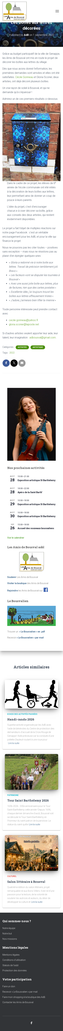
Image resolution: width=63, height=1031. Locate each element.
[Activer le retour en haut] (56, 1024)
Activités (22, 347)
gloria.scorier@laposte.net (24, 324)
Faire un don (8, 986)
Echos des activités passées (22, 714)
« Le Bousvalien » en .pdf (32, 631)
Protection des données (14, 970)
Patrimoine (13, 795)
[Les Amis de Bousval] (15, 11)
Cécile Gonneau (24, 77)
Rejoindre (12, 590)
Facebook (31, 1023)
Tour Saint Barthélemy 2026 (28, 800)
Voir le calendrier (15, 537)
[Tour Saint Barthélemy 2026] (31, 771)
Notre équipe (8, 928)
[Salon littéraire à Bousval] (31, 852)
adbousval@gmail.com (42, 337)
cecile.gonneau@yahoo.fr (23, 320)
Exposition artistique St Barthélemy (36, 480)
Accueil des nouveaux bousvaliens (36, 528)
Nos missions (9, 939)
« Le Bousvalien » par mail (30, 637)
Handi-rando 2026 (20, 719)
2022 (12, 352)
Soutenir (11, 577)
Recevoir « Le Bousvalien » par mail (19, 991)
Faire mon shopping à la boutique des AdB (23, 997)
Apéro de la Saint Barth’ (30, 492)
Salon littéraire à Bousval (26, 882)
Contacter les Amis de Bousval (17, 1002)
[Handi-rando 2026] (31, 694)
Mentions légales (11, 954)
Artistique (38, 347)
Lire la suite (13, 743)
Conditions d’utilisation (14, 960)
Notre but (7, 933)
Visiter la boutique (16, 583)
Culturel (11, 876)
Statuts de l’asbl (10, 965)
